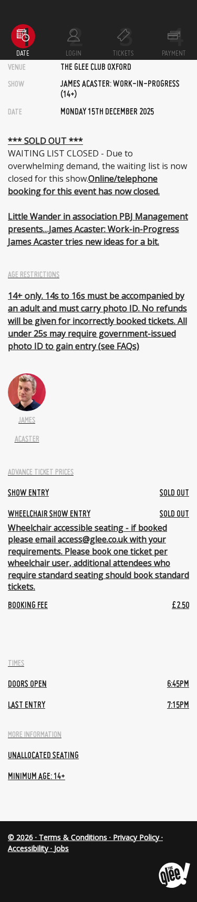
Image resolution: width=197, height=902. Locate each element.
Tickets (123, 53)
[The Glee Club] (173, 867)
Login (73, 53)
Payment (174, 53)
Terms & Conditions (73, 837)
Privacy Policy (136, 837)
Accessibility (28, 848)
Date (22, 53)
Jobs (61, 848)
